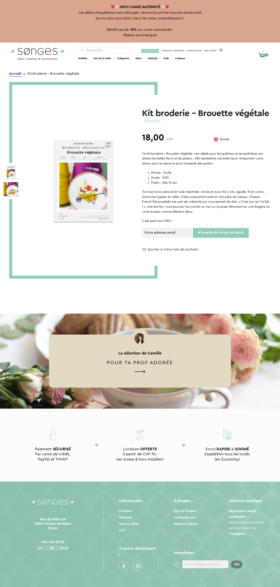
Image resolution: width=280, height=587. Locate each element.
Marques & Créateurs (173, 51)
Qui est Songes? (185, 511)
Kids (166, 58)
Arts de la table (102, 58)
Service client (129, 523)
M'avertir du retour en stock (221, 232)
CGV (122, 530)
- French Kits (151, 121)
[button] (170, 249)
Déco (139, 58)
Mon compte (210, 51)
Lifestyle (153, 58)
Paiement (126, 517)
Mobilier (82, 58)
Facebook (124, 566)
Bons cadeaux (150, 51)
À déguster (123, 58)
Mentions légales (186, 523)
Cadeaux (180, 58)
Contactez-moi (194, 51)
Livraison (125, 511)
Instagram (138, 566)
